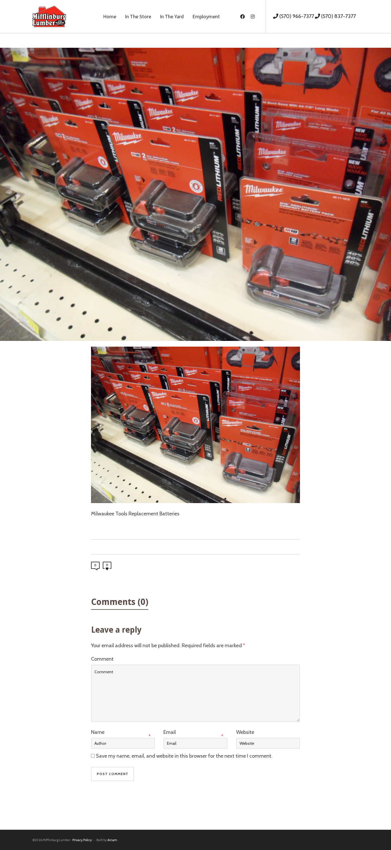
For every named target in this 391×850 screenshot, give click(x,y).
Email (169, 732)
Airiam (112, 840)
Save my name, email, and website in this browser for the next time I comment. (184, 756)
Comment (102, 659)
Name (97, 732)
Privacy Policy (82, 840)
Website (245, 732)
